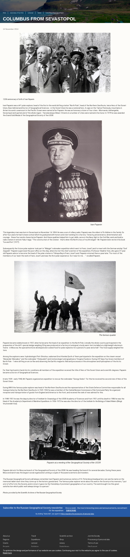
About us (6, 536)
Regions (6, 539)
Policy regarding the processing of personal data (77, 514)
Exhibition (35, 547)
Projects (6, 547)
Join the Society (94, 536)
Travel (33, 536)
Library (62, 543)
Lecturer (34, 543)
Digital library (64, 547)
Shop (62, 539)
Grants (5, 543)
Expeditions (35, 539)
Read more (7, 553)
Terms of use (93, 543)
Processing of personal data (99, 539)
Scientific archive (66, 536)
